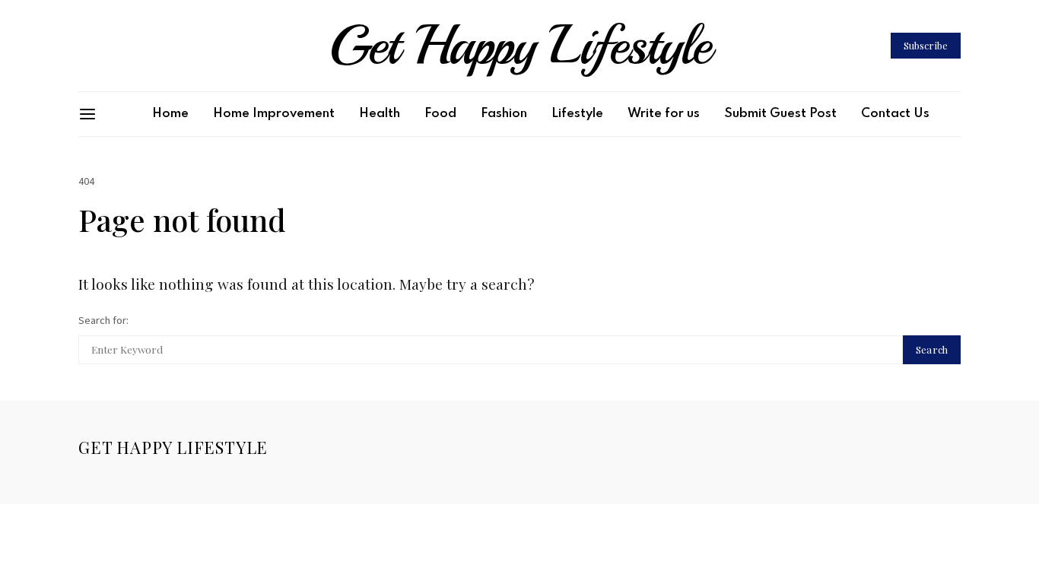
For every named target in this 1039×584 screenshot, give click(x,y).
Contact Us (895, 113)
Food (440, 113)
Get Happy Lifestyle (519, 45)
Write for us (664, 113)
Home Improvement (274, 113)
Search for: (103, 320)
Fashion (504, 113)
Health (379, 113)
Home (170, 113)
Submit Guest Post (780, 113)
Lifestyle (577, 113)
